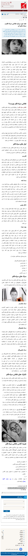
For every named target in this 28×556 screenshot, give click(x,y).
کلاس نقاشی (15, 488)
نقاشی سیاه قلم (22, 107)
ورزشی (21, 538)
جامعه (21, 541)
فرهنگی (21, 536)
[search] (2, 7)
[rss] (9, 4)
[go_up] (25, 555)
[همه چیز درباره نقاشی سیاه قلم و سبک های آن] (14, 46)
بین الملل (21, 539)
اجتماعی (21, 534)
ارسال (7, 511)
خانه (25, 20)
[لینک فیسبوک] (22, 490)
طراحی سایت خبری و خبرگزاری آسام (12, 549)
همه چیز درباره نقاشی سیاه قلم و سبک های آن (15, 25)
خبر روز (14, 553)
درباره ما (2, 532)
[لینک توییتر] (23, 490)
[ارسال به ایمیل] (2, 15)
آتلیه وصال (10, 488)
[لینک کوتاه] (7, 15)
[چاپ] (5, 15)
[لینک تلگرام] (25, 490)
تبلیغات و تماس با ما (2, 537)
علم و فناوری (20, 543)
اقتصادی (21, 532)
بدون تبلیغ (20, 20)
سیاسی (21, 530)
